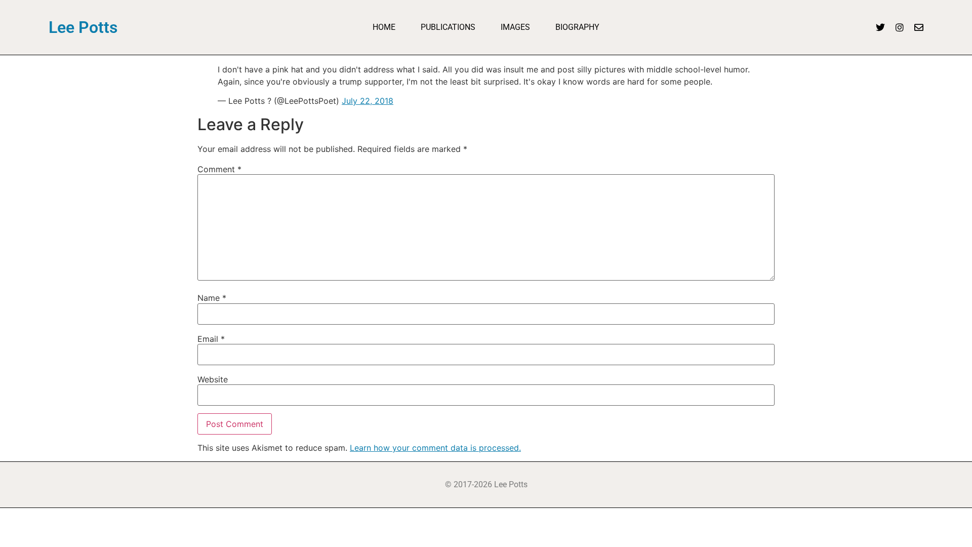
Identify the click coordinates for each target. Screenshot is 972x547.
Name (211, 298)
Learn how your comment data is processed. (435, 448)
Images (515, 27)
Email (211, 339)
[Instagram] (899, 27)
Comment (219, 169)
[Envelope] (918, 27)
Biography (577, 27)
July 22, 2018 (367, 101)
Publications (448, 27)
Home (384, 27)
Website (212, 379)
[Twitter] (880, 27)
